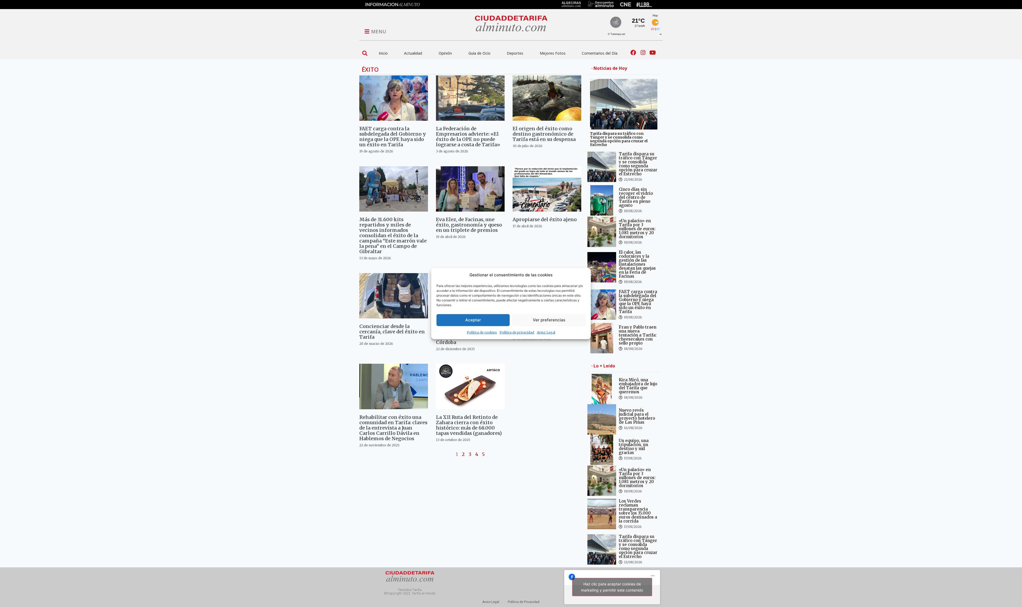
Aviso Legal (546, 332)
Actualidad (413, 53)
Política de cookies (482, 332)
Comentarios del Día (599, 53)
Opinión (445, 53)
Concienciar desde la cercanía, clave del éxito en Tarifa (392, 331)
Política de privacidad (517, 332)
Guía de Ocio (479, 53)
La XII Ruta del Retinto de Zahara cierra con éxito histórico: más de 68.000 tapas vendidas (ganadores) (469, 425)
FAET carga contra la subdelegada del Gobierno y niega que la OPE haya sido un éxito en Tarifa (392, 137)
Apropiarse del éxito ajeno (545, 219)
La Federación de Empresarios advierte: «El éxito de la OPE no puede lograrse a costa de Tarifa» (468, 137)
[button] (364, 53)
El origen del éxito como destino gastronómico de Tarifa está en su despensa (544, 134)
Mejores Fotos (553, 53)
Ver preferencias (549, 319)
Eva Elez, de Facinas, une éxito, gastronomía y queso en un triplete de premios (469, 224)
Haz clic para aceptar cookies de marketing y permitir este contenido (612, 587)
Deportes (515, 53)
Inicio (383, 53)
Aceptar (473, 319)
